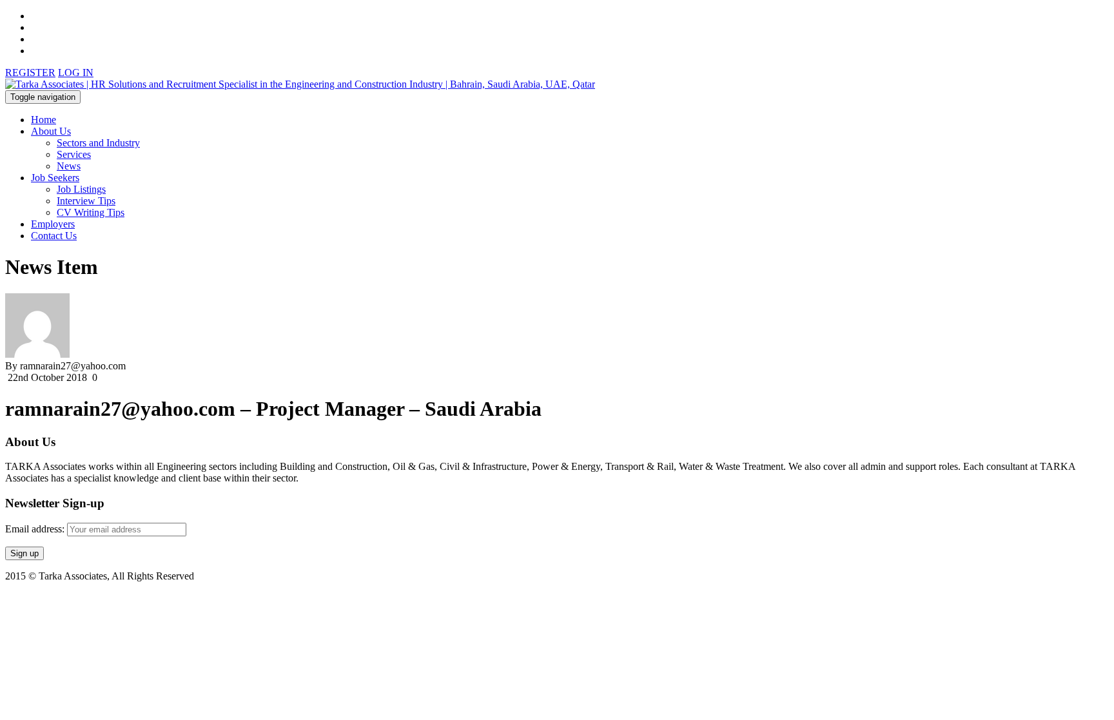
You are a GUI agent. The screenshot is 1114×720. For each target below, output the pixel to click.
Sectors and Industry (98, 142)
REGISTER (30, 72)
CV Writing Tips (90, 212)
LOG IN (75, 72)
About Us (51, 131)
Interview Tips (86, 200)
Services (74, 154)
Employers (53, 224)
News (69, 166)
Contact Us (54, 235)
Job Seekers (55, 177)
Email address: (36, 528)
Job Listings (81, 189)
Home (43, 119)
